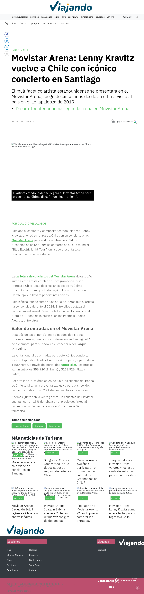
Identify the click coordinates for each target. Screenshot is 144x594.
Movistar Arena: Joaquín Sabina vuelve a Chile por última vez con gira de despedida (56, 513)
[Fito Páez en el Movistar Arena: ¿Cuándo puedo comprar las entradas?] (91, 495)
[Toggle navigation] (4, 17)
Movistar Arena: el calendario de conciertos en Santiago (24, 467)
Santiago (39, 426)
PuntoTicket (67, 365)
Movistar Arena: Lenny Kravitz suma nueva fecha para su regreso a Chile (123, 511)
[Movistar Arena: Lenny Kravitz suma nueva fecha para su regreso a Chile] (123, 495)
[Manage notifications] (137, 588)
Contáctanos (106, 581)
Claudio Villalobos (32, 223)
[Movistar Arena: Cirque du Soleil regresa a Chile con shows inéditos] (26, 495)
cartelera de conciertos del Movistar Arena (45, 276)
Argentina (10, 23)
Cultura (33, 570)
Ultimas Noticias (15, 554)
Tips (64, 17)
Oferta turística (20, 17)
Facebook (101, 549)
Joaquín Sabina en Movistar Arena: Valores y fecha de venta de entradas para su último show (123, 467)
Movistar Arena (22, 240)
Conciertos (54, 426)
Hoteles (33, 549)
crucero (64, 23)
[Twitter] (6, 40)
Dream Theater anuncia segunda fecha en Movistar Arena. (73, 108)
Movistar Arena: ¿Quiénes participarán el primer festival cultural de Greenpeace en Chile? (87, 471)
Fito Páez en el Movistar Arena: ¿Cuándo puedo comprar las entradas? (87, 513)
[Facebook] (6, 34)
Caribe (23, 23)
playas (35, 23)
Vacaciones (46, 17)
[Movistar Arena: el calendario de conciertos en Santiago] (26, 451)
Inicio (15, 50)
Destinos (34, 17)
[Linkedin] (6, 47)
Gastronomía (35, 560)
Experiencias (87, 17)
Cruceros (100, 17)
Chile (56, 17)
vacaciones (49, 23)
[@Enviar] (6, 53)
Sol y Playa (73, 17)
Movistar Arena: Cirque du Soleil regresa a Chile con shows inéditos (25, 511)
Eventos (18, 455)
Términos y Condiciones (19, 590)
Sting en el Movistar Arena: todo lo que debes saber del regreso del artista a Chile (57, 467)
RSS (111, 586)
